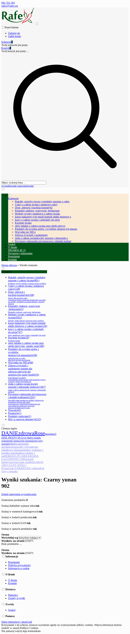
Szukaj (11, 610)
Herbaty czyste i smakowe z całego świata (37, 213)
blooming (50, 434)
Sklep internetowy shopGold (16, 621)
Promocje (14, 413)
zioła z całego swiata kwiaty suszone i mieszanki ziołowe (27, 387)
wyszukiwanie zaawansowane (17, 185)
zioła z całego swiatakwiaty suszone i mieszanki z (41, 238)
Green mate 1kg (20, 462)
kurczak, (10, 468)
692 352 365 (8, 2)
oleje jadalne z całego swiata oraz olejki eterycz (40, 225)
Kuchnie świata (23, 222)
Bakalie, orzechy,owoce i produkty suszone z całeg (42, 201)
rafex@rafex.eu (9, 5)
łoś (10, 443)
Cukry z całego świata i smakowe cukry (36, 204)
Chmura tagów (9, 428)
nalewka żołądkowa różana (19, 448)
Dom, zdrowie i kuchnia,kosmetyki (33, 207)
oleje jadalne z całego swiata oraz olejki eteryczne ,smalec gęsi (26, 345)
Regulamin (14, 562)
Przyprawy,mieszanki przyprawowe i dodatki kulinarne (27, 401)
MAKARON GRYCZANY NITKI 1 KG (22, 465)
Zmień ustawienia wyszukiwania (18, 494)
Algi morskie (27, 440)
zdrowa (26, 433)
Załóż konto (14, 36)
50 (29, 540)
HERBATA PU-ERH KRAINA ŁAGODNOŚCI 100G (20, 458)
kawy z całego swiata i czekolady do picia (37, 219)
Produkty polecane (19, 416)
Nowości (14, 410)
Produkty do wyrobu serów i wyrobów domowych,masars (46, 228)
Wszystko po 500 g (25, 232)
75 (32, 540)
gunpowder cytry (20, 446)
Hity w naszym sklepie (24, 419)
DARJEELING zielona (27, 468)
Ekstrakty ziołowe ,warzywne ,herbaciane (37, 210)
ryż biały (27, 437)
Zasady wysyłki (16, 598)
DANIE (9, 433)
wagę (18, 443)
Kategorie (6, 271)
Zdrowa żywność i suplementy (31, 235)
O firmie (12, 580)
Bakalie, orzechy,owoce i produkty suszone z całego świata (27, 280)
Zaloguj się (14, 33)
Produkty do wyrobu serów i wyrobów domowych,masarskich (23, 354)
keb (14, 443)
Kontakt (12, 583)
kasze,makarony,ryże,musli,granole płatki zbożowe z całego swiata (27, 325)
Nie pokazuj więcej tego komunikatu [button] (21, 631)
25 (26, 540)
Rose (39, 433)
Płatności (13, 595)
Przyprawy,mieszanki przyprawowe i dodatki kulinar (43, 241)
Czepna (16, 440)
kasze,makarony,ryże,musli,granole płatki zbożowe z (43, 216)
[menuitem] (68, 218)
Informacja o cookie (18, 568)
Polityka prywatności (19, 565)
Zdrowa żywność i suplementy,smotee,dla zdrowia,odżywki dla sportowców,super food (27, 373)
